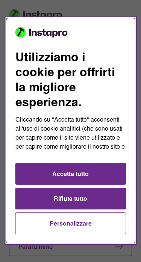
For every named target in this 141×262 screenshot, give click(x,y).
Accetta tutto (70, 173)
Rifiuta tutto (70, 198)
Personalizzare (71, 223)
